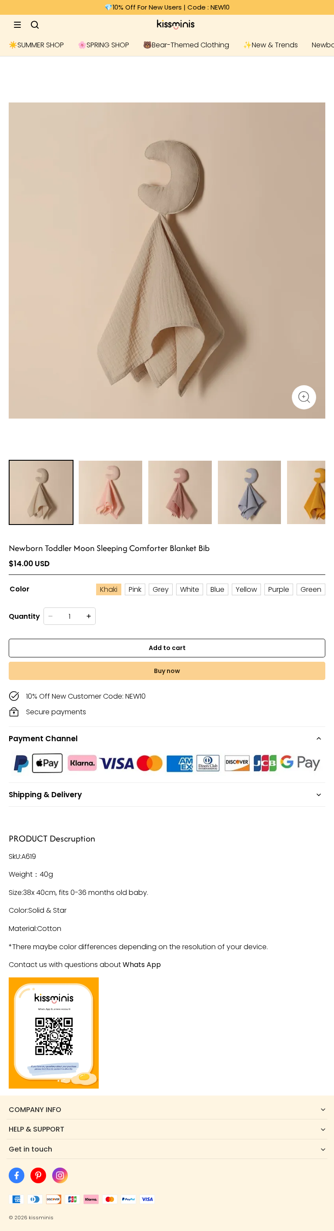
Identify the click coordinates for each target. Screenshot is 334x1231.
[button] (17, 24)
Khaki (108, 589)
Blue (217, 589)
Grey (161, 589)
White (189, 589)
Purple (278, 589)
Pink (135, 589)
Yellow (246, 589)
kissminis (41, 1217)
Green (311, 589)
